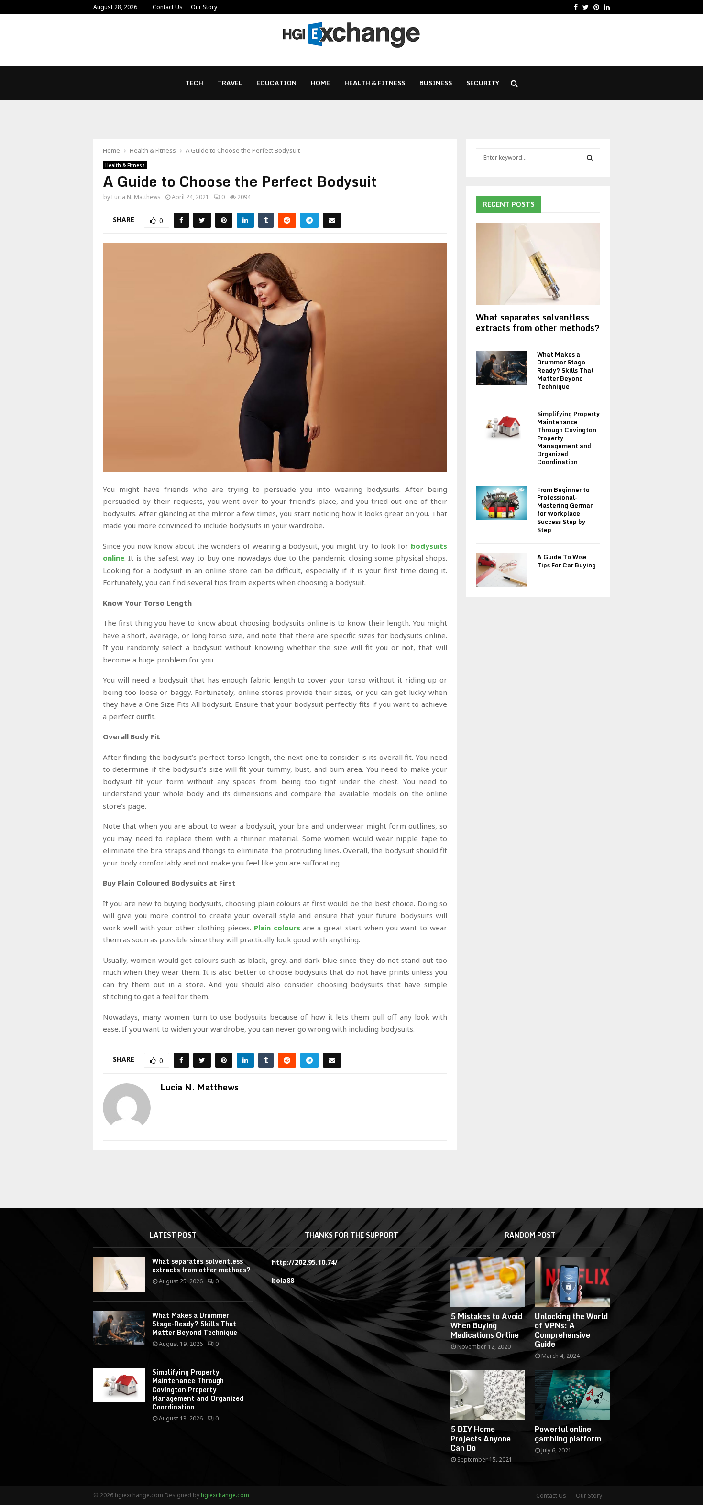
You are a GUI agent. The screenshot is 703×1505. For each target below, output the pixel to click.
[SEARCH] (590, 157)
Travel (230, 82)
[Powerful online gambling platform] (572, 1395)
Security (482, 82)
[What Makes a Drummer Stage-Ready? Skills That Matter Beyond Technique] (501, 368)
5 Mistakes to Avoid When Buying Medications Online (486, 1325)
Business (435, 82)
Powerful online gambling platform (568, 1433)
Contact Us (168, 7)
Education (276, 82)
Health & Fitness (374, 82)
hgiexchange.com (225, 1495)
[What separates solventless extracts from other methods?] (538, 264)
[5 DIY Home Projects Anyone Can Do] (488, 1395)
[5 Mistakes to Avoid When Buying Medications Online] (488, 1282)
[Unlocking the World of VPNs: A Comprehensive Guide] (572, 1282)
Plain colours (277, 927)
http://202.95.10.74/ (305, 1262)
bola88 (283, 1280)
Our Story (204, 7)
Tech (194, 82)
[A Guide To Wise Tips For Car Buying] (501, 570)
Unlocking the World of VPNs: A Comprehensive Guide (571, 1330)
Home (320, 82)
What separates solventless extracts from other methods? (538, 322)
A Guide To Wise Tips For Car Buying (566, 561)
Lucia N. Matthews (136, 197)
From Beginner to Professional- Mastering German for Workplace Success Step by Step (565, 509)
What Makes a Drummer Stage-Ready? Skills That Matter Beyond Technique (565, 370)
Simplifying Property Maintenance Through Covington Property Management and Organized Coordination (197, 1389)
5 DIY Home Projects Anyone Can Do (480, 1438)
